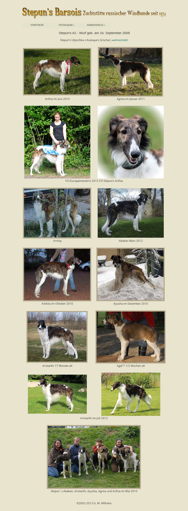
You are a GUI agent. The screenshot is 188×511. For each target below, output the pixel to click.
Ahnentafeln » (96, 25)
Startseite (37, 25)
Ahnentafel (121, 40)
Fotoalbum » (66, 25)
